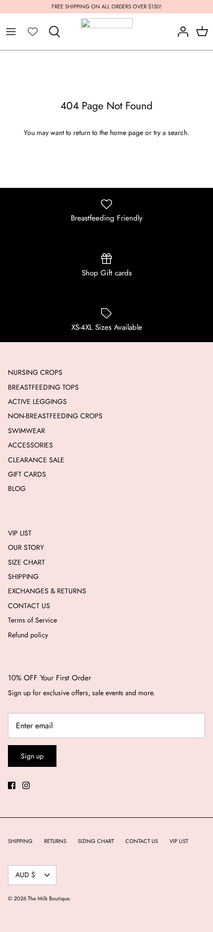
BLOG (17, 488)
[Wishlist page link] (33, 32)
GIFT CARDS (27, 474)
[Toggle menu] (11, 32)
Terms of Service (32, 620)
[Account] (180, 32)
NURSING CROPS (35, 372)
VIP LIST (20, 533)
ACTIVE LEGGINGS (37, 401)
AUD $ (25, 875)
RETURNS (55, 841)
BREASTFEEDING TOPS (43, 387)
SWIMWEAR (26, 431)
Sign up (32, 756)
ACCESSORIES (30, 445)
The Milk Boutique (48, 898)
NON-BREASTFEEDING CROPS (55, 416)
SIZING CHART (96, 841)
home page (126, 132)
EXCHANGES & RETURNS (47, 591)
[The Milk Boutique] (107, 31)
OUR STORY (26, 547)
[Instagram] (26, 785)
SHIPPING (23, 576)
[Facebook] (11, 785)
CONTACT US (29, 606)
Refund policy (28, 635)
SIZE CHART (26, 562)
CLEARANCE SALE (36, 460)
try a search (170, 132)
